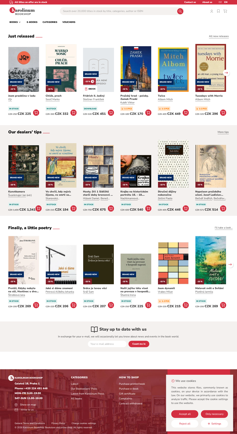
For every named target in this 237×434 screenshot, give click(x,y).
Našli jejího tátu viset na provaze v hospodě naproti (134, 290)
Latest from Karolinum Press (87, 394)
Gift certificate (127, 394)
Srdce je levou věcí (95, 288)
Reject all (184, 423)
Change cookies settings (84, 423)
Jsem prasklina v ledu (21, 95)
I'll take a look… (224, 227)
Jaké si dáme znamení (59, 288)
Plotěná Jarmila (204, 292)
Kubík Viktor (127, 102)
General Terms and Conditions (30, 423)
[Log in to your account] (211, 11)
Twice (161, 95)
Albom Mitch (165, 99)
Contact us (190, 2)
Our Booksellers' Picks (84, 389)
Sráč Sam (88, 292)
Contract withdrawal (131, 403)
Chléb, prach (54, 95)
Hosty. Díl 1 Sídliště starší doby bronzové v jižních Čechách (97, 193)
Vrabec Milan (165, 292)
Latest (74, 384)
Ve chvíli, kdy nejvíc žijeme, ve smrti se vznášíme (58, 193)
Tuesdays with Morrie (209, 95)
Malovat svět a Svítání (209, 288)
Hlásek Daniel (91, 198)
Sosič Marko (53, 99)
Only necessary (214, 414)
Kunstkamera (16, 191)
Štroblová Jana (16, 295)
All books (76, 398)
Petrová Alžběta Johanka (60, 292)
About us (207, 2)
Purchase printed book (132, 384)
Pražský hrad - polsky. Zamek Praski (134, 97)
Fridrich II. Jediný (94, 95)
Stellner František (93, 99)
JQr (10, 99)
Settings (216, 423)
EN (225, 2)
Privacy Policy (58, 423)
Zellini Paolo (165, 198)
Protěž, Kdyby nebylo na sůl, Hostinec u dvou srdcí (23, 290)
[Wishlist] (218, 11)
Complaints (125, 398)
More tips (223, 132)
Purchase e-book (128, 389)
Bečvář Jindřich (203, 198)
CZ (220, 2)
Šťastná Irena (128, 295)
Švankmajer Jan (17, 195)
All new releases (219, 36)
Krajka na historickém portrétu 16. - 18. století (134, 193)
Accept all (185, 414)
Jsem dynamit (166, 288)
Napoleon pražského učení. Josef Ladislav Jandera (208, 193)
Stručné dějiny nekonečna (167, 193)
